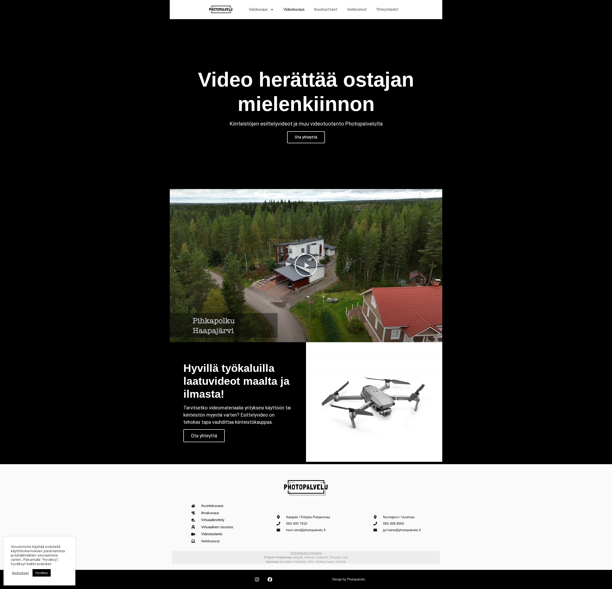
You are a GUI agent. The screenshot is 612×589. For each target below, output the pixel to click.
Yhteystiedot (387, 9)
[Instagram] (257, 579)
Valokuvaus (258, 9)
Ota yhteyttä (306, 137)
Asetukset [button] (20, 573)
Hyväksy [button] (41, 573)
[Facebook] (270, 579)
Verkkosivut (357, 9)
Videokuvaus (294, 9)
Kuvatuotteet (325, 9)
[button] (306, 265)
